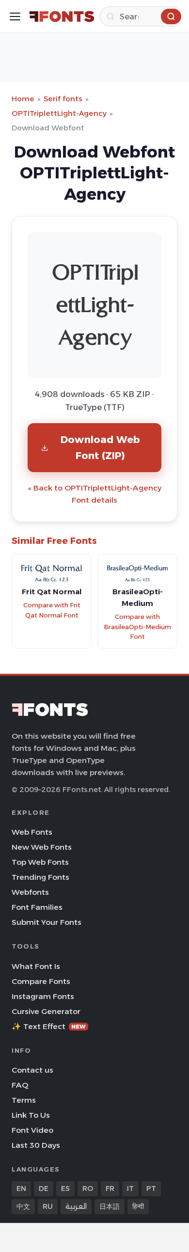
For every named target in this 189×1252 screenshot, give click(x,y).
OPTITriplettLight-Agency (59, 113)
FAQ (20, 1085)
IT (130, 1188)
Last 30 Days (36, 1145)
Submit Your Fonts (46, 922)
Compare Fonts (41, 981)
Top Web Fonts (40, 862)
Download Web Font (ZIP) (100, 447)
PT (151, 1188)
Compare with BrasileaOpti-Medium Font (137, 626)
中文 (23, 1206)
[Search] (171, 16)
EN (21, 1188)
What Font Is (36, 966)
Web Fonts (32, 832)
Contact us (32, 1070)
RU (48, 1206)
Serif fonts (63, 98)
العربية (76, 1206)
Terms (24, 1100)
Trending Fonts (40, 877)
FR (110, 1188)
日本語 (109, 1206)
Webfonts (30, 892)
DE (43, 1188)
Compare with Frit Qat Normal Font (51, 610)
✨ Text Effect (49, 1026)
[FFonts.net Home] (61, 16)
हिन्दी (138, 1206)
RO (87, 1188)
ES (65, 1188)
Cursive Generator (46, 1011)
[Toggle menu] (15, 16)
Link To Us (31, 1115)
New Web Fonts (42, 847)
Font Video (32, 1130)
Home (23, 98)
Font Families (37, 907)
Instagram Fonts (43, 996)
